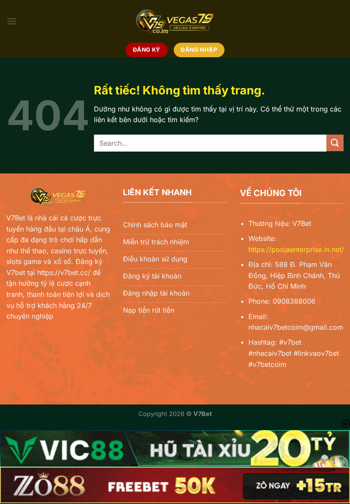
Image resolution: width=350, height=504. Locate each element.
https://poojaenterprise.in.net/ (296, 249)
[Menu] (11, 21)
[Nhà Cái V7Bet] (175, 21)
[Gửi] (335, 143)
